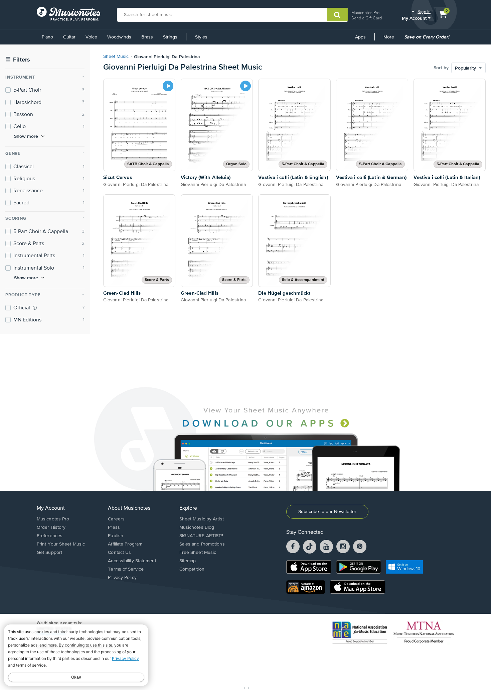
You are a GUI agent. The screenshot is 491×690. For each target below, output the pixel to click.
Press (114, 527)
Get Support (49, 552)
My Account (415, 17)
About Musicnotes (129, 508)
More (391, 39)
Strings (170, 37)
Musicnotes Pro (365, 12)
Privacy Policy (122, 577)
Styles (201, 37)
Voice (91, 37)
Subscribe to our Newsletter (327, 511)
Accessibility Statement (132, 561)
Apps (360, 37)
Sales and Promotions (202, 544)
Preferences (49, 535)
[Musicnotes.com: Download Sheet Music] (68, 13)
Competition (191, 569)
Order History (51, 527)
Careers (116, 519)
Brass (147, 37)
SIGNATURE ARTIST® (201, 535)
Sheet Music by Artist (201, 519)
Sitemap (187, 561)
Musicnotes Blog (196, 527)
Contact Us (119, 552)
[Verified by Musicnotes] (35, 308)
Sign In (424, 11)
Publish (115, 535)
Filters (17, 60)
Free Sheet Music (197, 552)
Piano (47, 37)
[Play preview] (168, 86)
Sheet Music (116, 56)
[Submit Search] (337, 14)
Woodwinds (119, 37)
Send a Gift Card (366, 18)
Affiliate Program (125, 544)
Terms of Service (126, 569)
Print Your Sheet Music (61, 544)
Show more (26, 136)
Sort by (441, 68)
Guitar (69, 37)
